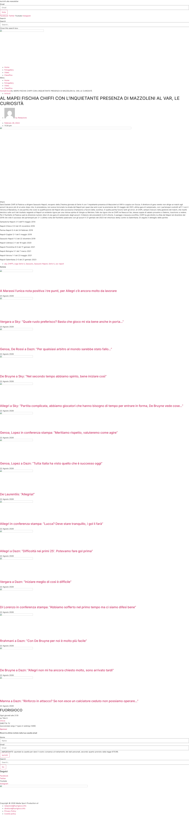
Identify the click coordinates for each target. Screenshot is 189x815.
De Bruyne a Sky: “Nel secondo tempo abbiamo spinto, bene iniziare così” (53, 376)
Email (2, 4)
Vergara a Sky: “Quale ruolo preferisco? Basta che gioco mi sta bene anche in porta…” (62, 322)
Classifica (8, 75)
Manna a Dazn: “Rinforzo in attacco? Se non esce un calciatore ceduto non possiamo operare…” (69, 701)
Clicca (2, 721)
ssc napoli (60, 264)
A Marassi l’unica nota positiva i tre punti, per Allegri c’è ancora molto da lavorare (58, 291)
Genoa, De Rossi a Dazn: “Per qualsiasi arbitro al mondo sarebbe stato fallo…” (56, 349)
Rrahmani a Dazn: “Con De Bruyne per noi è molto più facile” (43, 641)
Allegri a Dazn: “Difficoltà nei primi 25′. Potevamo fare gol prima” (46, 551)
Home (6, 67)
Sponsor (3, 729)
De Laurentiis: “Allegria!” (17, 494)
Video (6, 72)
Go (3, 767)
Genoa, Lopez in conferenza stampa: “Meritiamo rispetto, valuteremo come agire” (59, 432)
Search (3, 21)
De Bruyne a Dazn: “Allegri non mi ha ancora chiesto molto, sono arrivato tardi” (57, 670)
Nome (2, 737)
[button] (94, 18)
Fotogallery (9, 70)
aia (5, 264)
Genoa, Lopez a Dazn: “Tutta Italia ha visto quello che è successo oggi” (51, 463)
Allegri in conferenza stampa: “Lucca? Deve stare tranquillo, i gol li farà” (51, 524)
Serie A (52, 264)
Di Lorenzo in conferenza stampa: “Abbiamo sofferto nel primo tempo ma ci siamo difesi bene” (68, 607)
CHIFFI (10, 264)
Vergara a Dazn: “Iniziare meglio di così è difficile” (35, 582)
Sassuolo (29, 264)
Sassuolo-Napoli (41, 264)
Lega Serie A (19, 264)
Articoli (8, 91)
